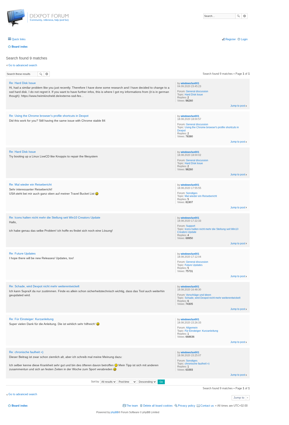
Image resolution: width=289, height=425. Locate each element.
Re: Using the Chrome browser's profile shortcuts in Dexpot (48, 115)
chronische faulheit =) (197, 363)
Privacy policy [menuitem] (186, 405)
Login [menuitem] (244, 39)
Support (190, 225)
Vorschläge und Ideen (198, 294)
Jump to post (237, 105)
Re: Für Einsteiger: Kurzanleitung (31, 319)
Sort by (95, 381)
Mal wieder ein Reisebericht (201, 196)
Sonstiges (191, 193)
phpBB (114, 412)
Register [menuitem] (231, 39)
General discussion (197, 91)
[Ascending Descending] (147, 381)
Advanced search (244, 16)
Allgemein (192, 327)
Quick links (19, 39)
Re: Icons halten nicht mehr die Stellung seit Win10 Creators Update (54, 217)
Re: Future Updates (22, 253)
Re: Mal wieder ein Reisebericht (30, 184)
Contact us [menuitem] (207, 405)
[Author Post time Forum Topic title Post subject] (127, 381)
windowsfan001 (190, 83)
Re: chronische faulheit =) (26, 352)
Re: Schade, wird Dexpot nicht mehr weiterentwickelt (44, 286)
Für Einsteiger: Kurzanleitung (201, 330)
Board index (20, 405)
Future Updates (193, 265)
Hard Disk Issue (194, 94)
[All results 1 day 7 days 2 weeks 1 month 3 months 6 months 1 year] (108, 381)
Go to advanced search (22, 65)
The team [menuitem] (132, 405)
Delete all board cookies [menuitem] (158, 405)
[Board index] (23, 20)
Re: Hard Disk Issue (22, 83)
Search (238, 16)
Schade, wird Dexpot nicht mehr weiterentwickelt (212, 297)
